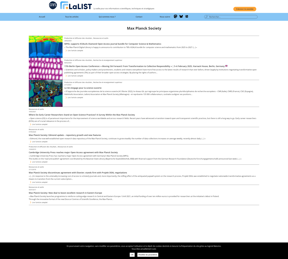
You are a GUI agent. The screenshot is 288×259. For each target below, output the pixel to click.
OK (132, 255)
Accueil (42, 17)
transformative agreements (240, 176)
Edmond (33, 138)
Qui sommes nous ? (107, 17)
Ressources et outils (100, 38)
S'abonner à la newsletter (245, 9)
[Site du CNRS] (53, 5)
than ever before (196, 69)
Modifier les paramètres (147, 255)
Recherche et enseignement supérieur (107, 60)
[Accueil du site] (76, 5)
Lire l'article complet (75, 50)
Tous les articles (72, 17)
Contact (139, 17)
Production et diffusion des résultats (78, 38)
